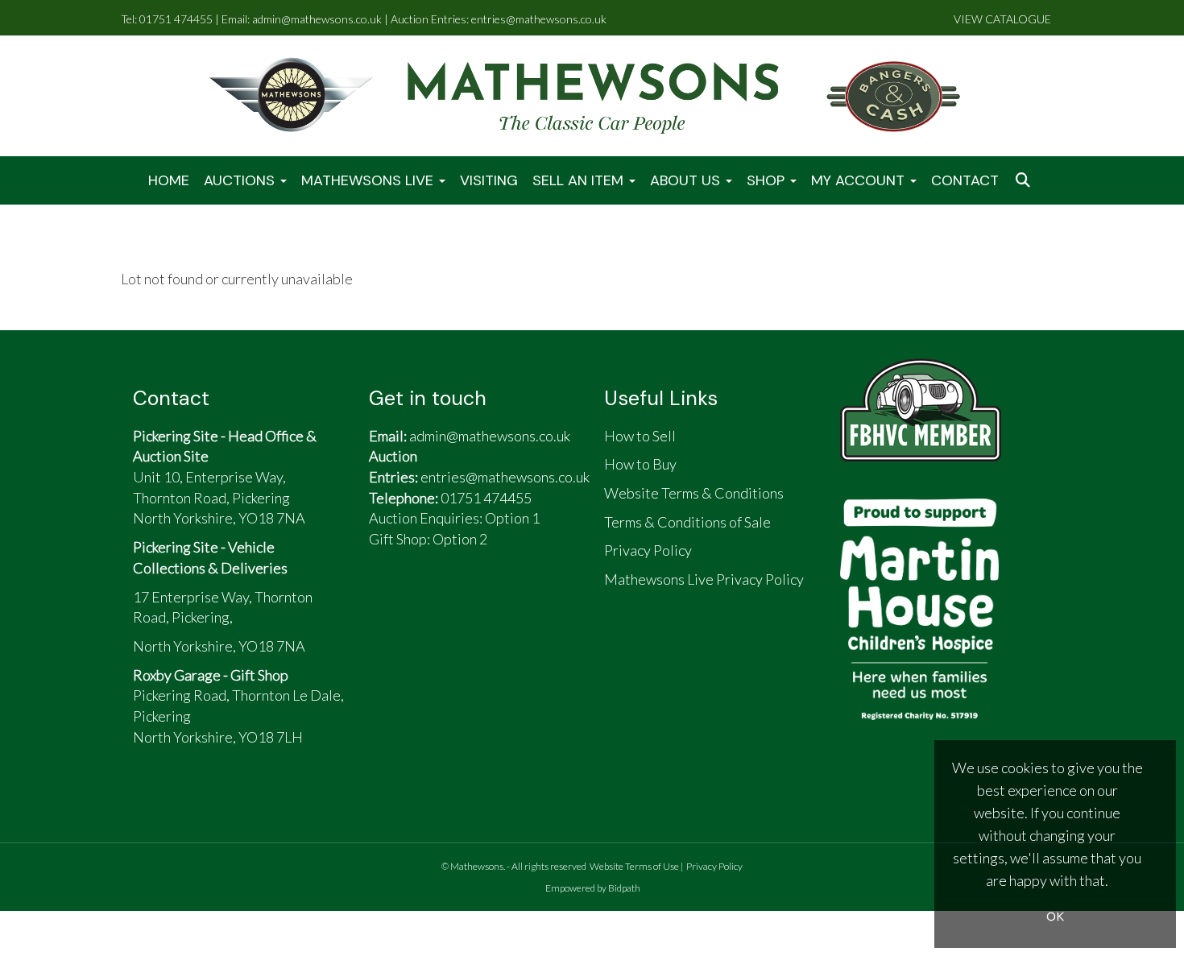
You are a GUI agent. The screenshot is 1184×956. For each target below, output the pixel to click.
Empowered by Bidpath (592, 888)
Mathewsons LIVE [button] (369, 180)
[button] (1024, 180)
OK (1055, 916)
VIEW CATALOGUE (1002, 19)
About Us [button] (687, 180)
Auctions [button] (241, 180)
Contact (965, 180)
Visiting (489, 180)
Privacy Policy (714, 866)
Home (168, 180)
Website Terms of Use (634, 866)
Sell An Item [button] (579, 180)
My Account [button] (860, 180)
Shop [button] (768, 180)
